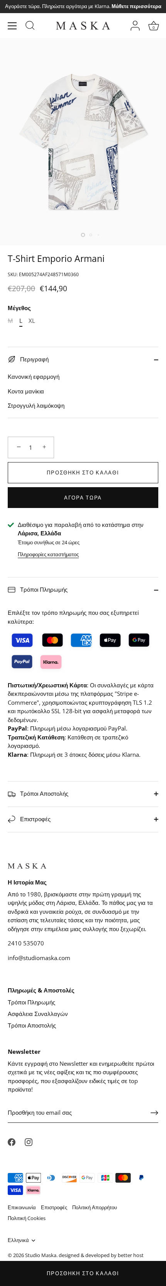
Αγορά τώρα (83, 497)
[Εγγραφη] (154, 1113)
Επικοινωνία (22, 1207)
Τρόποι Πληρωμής (43, 589)
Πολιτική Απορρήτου (94, 1207)
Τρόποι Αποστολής (43, 793)
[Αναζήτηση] (30, 26)
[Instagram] (28, 1141)
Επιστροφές (35, 819)
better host (131, 1255)
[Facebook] (11, 1141)
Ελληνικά (18, 1240)
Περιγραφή (34, 359)
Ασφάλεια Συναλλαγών (38, 1014)
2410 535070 (26, 943)
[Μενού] (12, 25)
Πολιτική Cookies (27, 1218)
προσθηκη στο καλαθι (83, 1273)
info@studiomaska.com (39, 958)
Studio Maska (40, 1255)
